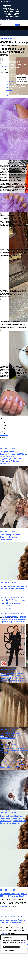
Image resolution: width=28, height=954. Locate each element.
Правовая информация (11, 13)
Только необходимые (9, 950)
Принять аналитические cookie (11, 946)
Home (4, 6)
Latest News (7, 8)
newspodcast (4, 66)
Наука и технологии (13, 61)
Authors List (7, 5)
